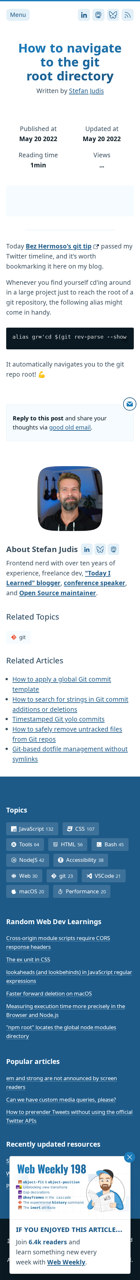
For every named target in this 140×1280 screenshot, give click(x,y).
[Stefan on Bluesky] (100, 549)
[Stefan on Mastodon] (113, 549)
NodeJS (34, 859)
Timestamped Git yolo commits (58, 719)
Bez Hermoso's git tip (58, 246)
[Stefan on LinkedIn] (87, 549)
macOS (34, 891)
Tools (31, 844)
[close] (129, 1157)
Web (30, 875)
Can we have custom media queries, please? (61, 1099)
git (22, 637)
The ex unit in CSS (28, 959)
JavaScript (38, 828)
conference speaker (94, 582)
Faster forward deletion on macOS (49, 993)
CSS (87, 828)
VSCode (110, 875)
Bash (117, 844)
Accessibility (87, 859)
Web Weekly (66, 1262)
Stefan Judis (86, 90)
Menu (18, 14)
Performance (88, 891)
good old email (70, 427)
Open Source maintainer (57, 592)
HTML (74, 844)
